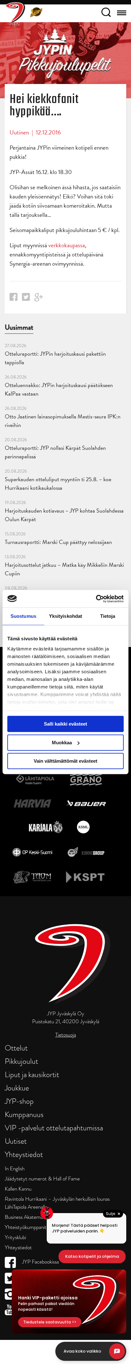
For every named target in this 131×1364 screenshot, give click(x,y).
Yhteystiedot (24, 1154)
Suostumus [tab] (23, 616)
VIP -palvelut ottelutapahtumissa (54, 1127)
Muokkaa (62, 742)
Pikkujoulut (21, 1061)
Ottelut (16, 1047)
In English (14, 1169)
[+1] (38, 299)
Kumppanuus (24, 1114)
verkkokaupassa (66, 245)
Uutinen (19, 132)
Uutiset (16, 1141)
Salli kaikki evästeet (65, 724)
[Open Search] (106, 13)
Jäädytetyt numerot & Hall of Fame (42, 1179)
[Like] (13, 298)
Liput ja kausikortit (32, 1074)
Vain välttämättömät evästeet (65, 761)
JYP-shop (19, 1101)
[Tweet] (26, 298)
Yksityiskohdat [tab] (65, 616)
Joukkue (17, 1087)
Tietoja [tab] (107, 616)
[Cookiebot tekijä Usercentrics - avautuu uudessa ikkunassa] (96, 599)
